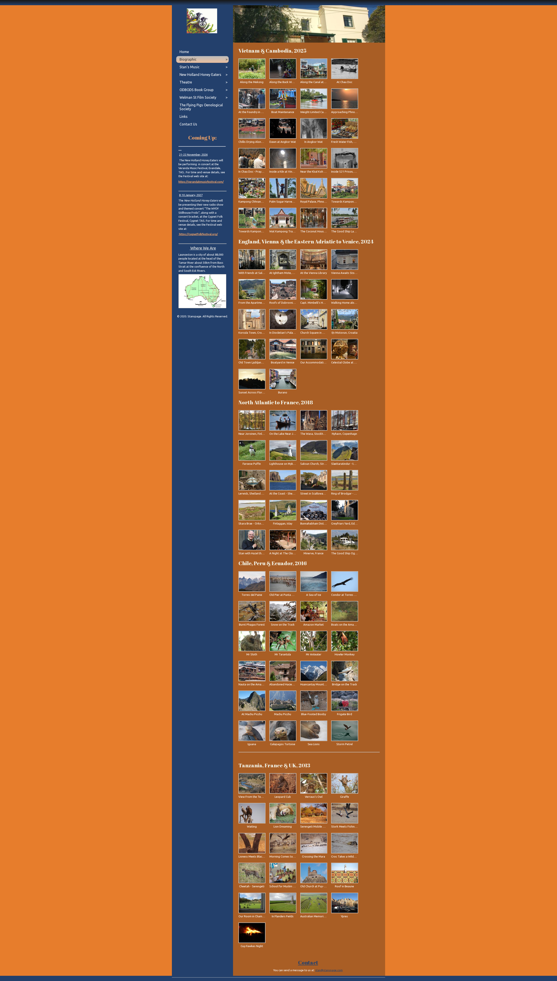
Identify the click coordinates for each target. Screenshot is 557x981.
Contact (308, 962)
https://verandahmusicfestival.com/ (201, 181)
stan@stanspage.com (329, 970)
